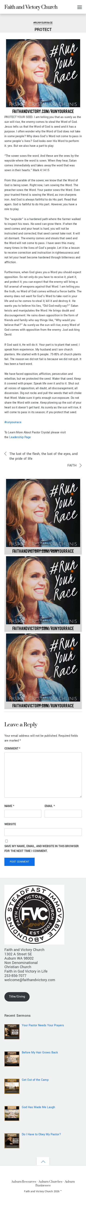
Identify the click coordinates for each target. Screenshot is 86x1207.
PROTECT (43, 30)
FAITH (72, 465)
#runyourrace (12, 422)
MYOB (43, 628)
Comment (12, 748)
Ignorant (43, 705)
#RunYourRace (15, 17)
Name (9, 806)
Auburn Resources (23, 1181)
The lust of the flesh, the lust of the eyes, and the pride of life (43, 456)
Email (50, 806)
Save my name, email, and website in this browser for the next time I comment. (41, 848)
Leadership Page (20, 437)
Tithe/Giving (17, 997)
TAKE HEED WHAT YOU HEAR (43, 550)
